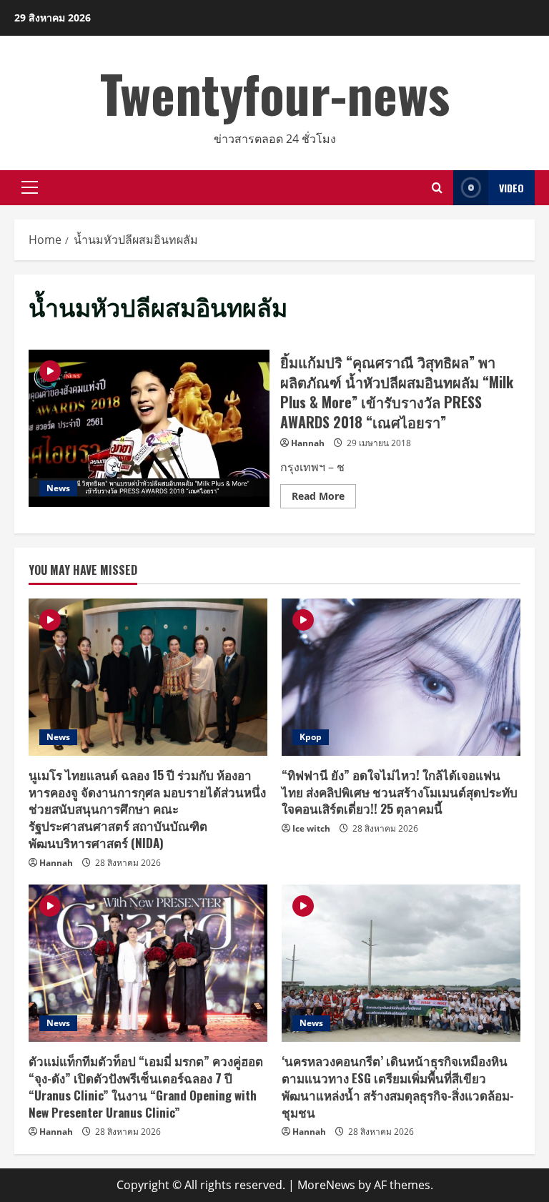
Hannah (308, 443)
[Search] (437, 188)
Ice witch (311, 828)
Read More (324, 498)
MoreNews (326, 1185)
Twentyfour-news (275, 92)
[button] (29, 187)
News (58, 488)
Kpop (311, 737)
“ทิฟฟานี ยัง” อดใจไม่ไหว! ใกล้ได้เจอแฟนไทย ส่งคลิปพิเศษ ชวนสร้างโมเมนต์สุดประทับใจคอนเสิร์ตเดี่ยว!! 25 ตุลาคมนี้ (400, 792)
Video (511, 187)
